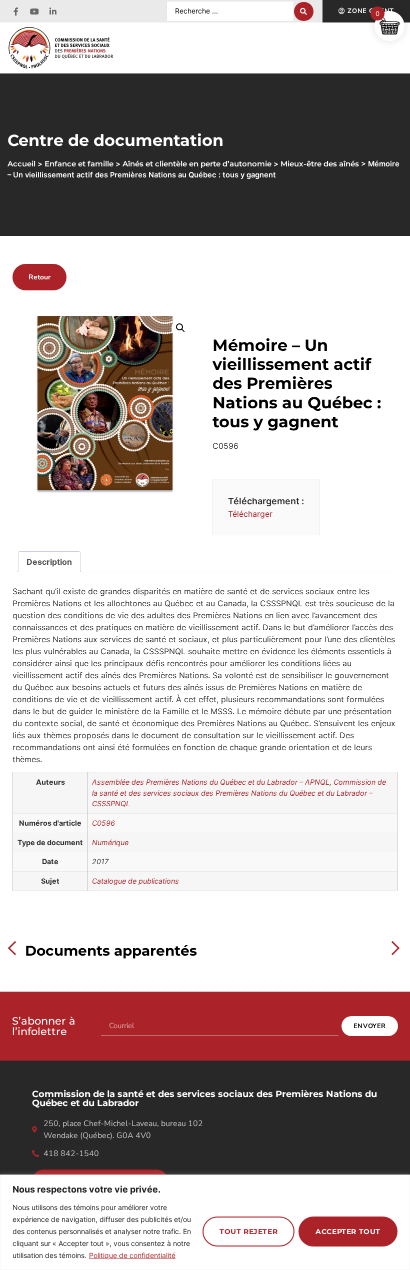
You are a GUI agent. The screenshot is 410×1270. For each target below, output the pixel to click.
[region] (205, 1222)
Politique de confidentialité (132, 1255)
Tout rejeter (249, 1231)
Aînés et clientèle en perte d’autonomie (197, 163)
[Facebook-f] (16, 11)
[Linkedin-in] (53, 11)
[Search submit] (304, 11)
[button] (181, 328)
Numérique (110, 842)
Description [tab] (49, 562)
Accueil (22, 163)
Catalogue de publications (135, 881)
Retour (39, 277)
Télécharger (250, 514)
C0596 (103, 823)
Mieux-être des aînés (319, 163)
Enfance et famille (79, 163)
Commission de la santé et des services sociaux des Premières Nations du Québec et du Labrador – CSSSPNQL (239, 793)
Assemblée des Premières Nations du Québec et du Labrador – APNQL (211, 782)
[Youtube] (34, 11)
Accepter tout (348, 1231)
